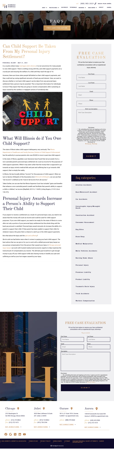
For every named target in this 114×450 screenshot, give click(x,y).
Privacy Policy (91, 144)
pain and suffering (31, 235)
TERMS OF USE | (33, 441)
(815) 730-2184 (42, 422)
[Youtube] (24, 434)
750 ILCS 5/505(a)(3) (42, 177)
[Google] (10, 434)
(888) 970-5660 (70, 420)
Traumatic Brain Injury (85, 286)
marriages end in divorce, (27, 66)
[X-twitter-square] (15, 434)
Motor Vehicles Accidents (86, 251)
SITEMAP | (67, 441)
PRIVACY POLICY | (45, 441)
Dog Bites (80, 229)
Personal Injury (82, 265)
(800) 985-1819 (87, 4)
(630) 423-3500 (95, 420)
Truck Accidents (82, 293)
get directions (12, 427)
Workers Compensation (85, 301)
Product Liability (83, 279)
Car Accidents (81, 199)
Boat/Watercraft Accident (86, 192)
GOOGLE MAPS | (57, 441)
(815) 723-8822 (44, 420)
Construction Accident (85, 215)
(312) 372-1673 (14, 422)
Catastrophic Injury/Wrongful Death (88, 207)
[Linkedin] (19, 434)
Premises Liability (83, 272)
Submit (91, 156)
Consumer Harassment (85, 222)
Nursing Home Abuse (84, 258)
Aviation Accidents (84, 185)
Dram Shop (80, 236)
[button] (44, 7)
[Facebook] (5, 434)
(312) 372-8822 (16, 420)
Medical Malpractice (84, 244)
